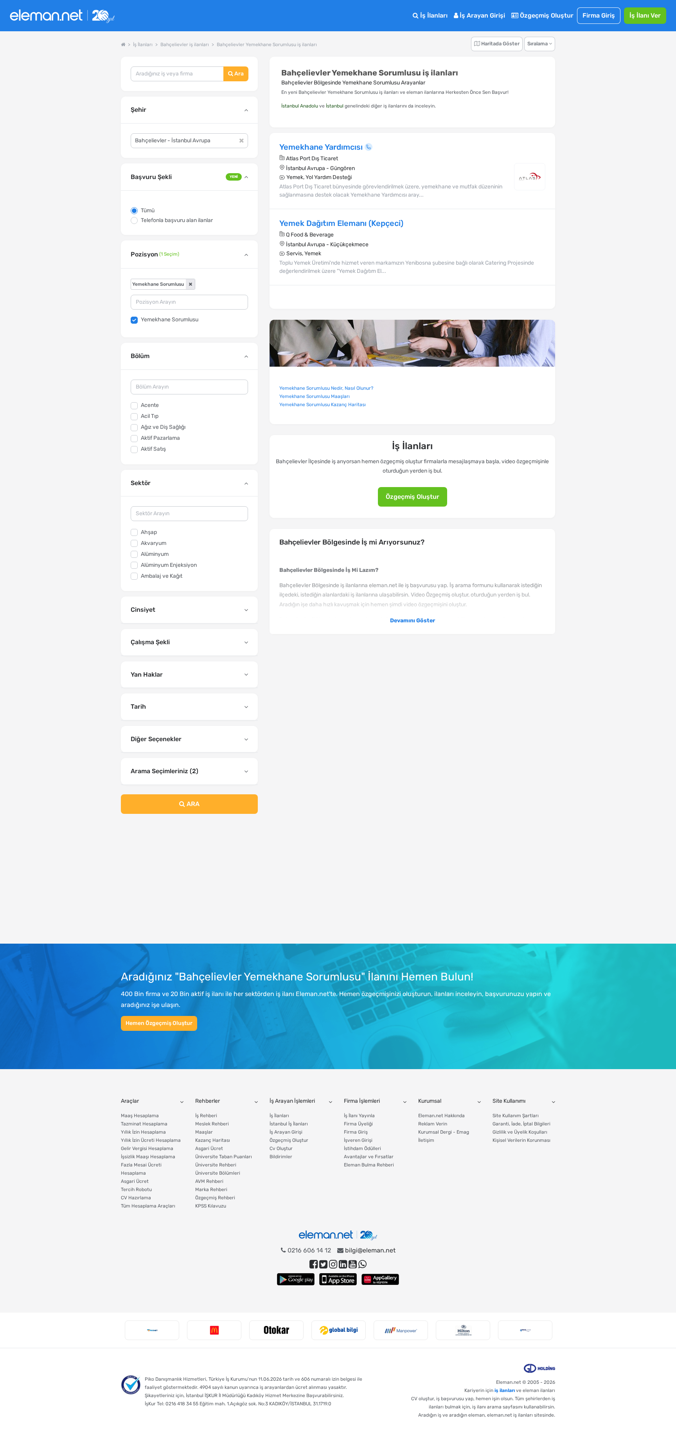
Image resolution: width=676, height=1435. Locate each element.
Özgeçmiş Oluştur (546, 15)
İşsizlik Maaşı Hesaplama (148, 1156)
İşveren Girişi (358, 1140)
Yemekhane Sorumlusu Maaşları (314, 396)
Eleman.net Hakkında (441, 1115)
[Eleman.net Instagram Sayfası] (333, 1264)
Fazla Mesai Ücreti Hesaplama (141, 1169)
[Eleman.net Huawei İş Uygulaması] (380, 1279)
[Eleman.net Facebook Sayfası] (313, 1264)
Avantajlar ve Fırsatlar (369, 1156)
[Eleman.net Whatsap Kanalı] (362, 1264)
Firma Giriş (599, 15)
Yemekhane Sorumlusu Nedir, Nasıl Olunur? (326, 388)
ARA (192, 804)
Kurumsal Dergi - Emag (443, 1132)
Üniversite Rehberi (215, 1165)
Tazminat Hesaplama (144, 1124)
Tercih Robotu (136, 1189)
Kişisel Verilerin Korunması (521, 1140)
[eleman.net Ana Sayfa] (123, 44)
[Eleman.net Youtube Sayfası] (353, 1264)
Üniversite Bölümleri (217, 1173)
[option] (152, 1330)
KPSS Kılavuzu (210, 1206)
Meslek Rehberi (212, 1124)
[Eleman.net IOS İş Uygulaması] (338, 1279)
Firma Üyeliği (358, 1124)
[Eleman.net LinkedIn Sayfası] (343, 1264)
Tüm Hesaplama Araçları (148, 1206)
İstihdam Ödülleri (362, 1148)
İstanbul (334, 106)
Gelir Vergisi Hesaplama (147, 1148)
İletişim (426, 1140)
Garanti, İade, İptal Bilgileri (521, 1124)
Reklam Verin (432, 1124)
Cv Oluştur (281, 1148)
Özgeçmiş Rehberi (215, 1197)
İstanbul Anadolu (299, 106)
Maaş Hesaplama (140, 1115)
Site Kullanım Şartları (516, 1115)
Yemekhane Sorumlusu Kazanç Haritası (322, 404)
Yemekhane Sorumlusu (169, 319)
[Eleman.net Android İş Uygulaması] (296, 1279)
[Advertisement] (189, 883)
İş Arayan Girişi (481, 15)
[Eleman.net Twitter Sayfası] (323, 1264)
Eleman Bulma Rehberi (369, 1165)
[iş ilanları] (62, 16)
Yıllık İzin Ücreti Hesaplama (151, 1140)
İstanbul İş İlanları (289, 1124)
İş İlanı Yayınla (359, 1115)
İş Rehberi (206, 1115)
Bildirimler (281, 1156)
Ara (238, 73)
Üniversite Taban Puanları (223, 1156)
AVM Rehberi (209, 1181)
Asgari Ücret (135, 1181)
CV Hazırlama (136, 1197)
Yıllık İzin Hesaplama (143, 1132)
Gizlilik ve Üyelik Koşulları (520, 1132)
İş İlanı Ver (645, 15)
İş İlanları (433, 15)
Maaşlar (204, 1132)
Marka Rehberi (211, 1189)
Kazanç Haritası (212, 1140)
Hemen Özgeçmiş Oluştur (159, 1023)
